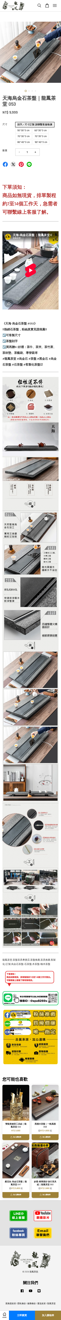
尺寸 (4, 124)
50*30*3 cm (23, 130)
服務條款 (31, 1303)
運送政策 (41, 1303)
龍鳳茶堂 (51, 1303)
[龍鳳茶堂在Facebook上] (22, 1292)
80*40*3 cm (23, 142)
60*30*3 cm (40, 130)
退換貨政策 (10, 1303)
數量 (4, 150)
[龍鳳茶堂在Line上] (39, 1292)
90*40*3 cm (41, 142)
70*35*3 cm (41, 136)
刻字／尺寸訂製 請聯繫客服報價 (34, 124)
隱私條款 (21, 1303)
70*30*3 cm (23, 136)
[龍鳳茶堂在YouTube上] (30, 1292)
